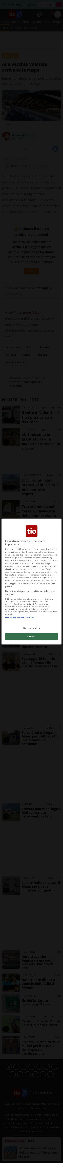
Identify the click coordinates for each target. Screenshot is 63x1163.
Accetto (31, 636)
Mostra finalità (31, 628)
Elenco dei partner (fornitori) (20, 617)
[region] (31, 581)
